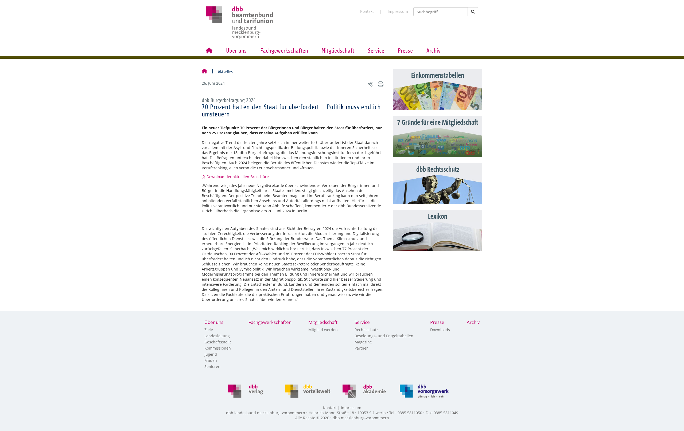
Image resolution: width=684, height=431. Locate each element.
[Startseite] (204, 71)
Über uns (236, 51)
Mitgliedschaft (337, 51)
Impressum (398, 11)
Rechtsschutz (366, 329)
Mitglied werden (323, 329)
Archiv (433, 51)
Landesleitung (217, 335)
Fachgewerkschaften (284, 51)
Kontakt (367, 11)
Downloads (440, 329)
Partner (361, 348)
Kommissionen (217, 348)
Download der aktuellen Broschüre (238, 176)
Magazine (363, 341)
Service (376, 51)
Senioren (212, 366)
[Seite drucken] (379, 84)
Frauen (210, 360)
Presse (405, 51)
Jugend (210, 354)
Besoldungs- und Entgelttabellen (384, 335)
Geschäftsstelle (218, 341)
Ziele (208, 329)
